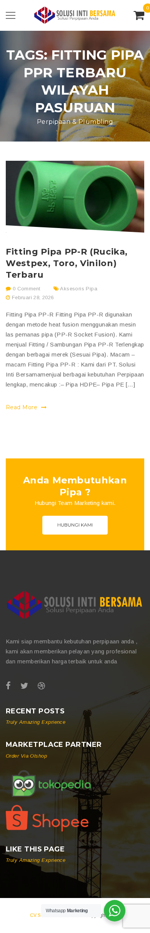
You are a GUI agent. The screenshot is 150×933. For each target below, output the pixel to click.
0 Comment (25, 289)
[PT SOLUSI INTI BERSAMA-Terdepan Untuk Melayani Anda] (75, 15)
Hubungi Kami (75, 525)
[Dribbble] (41, 686)
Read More (22, 407)
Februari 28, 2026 (33, 297)
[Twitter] (24, 686)
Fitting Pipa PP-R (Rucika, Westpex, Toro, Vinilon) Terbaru (67, 263)
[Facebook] (8, 686)
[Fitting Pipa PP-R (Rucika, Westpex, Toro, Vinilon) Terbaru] (75, 197)
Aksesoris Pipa (78, 289)
